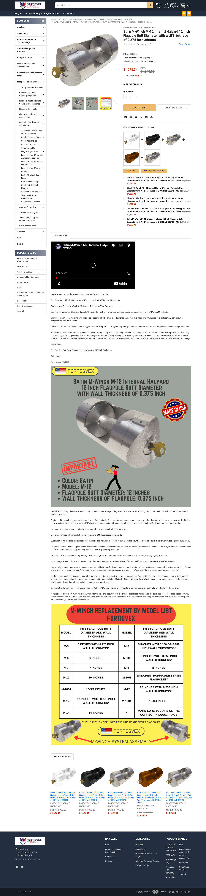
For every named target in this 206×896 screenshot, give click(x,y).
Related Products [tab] (62, 756)
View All (20, 311)
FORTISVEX (22, 267)
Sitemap (109, 861)
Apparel (21, 231)
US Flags (21, 27)
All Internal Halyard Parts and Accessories (31, 132)
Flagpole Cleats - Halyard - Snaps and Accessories (30, 102)
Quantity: (128, 91)
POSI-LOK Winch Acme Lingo (31, 176)
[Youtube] (189, 13)
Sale (19, 238)
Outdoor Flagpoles (27, 207)
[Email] (130, 117)
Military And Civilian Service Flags (26, 41)
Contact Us (68, 13)
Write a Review (185, 44)
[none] (85, 60)
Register (174, 6)
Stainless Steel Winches (31, 191)
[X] (141, 117)
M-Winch (25, 171)
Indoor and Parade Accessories (26, 65)
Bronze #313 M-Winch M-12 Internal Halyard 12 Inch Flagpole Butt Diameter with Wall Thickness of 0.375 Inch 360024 (149, 797)
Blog (17, 13)
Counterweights (28, 148)
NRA (19, 287)
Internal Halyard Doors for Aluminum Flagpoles (32, 156)
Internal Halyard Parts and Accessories (30, 123)
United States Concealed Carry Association (30, 294)
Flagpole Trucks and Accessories (28, 115)
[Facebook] (184, 13)
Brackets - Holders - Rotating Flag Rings (27, 94)
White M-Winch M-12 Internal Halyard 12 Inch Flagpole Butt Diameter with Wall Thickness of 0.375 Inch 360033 (63, 796)
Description (60, 235)
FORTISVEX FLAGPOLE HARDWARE (27, 260)
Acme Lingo (22, 282)
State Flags (22, 33)
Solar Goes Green (24, 306)
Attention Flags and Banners (26, 50)
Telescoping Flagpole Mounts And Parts (28, 219)
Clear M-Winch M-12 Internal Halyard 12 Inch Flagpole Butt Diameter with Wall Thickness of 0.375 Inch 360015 (121, 796)
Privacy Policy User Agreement (41, 13)
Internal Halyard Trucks (31, 168)
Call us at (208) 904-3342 (29, 860)
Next (116, 103)
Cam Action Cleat (28, 144)
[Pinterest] (151, 117)
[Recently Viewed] (159, 5)
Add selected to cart (154, 171)
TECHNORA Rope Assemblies (28, 196)
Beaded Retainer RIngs (31, 137)
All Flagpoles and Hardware (31, 87)
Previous (54, 103)
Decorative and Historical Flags (29, 74)
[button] (174, 107)
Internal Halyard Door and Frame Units (32, 163)
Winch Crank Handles (30, 202)
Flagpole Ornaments (28, 109)
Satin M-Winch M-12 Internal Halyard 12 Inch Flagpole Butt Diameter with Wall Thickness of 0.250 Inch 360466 (179, 796)
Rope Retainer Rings (30, 181)
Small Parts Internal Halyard (29, 186)
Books (20, 244)
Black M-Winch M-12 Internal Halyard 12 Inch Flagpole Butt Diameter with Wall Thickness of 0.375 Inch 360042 (92, 796)
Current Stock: (132, 84)
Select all (131, 171)
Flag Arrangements (29, 151)
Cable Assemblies (29, 141)
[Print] (136, 117)
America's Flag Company (28, 277)
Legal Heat (22, 301)
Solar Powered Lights (28, 212)
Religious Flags (24, 57)
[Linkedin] (146, 117)
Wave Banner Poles (27, 226)
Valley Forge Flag (24, 272)
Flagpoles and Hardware (29, 82)
